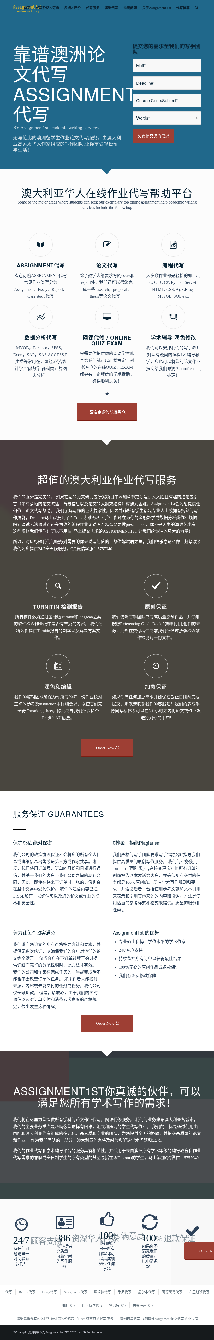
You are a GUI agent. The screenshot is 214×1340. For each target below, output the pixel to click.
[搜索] (196, 7)
